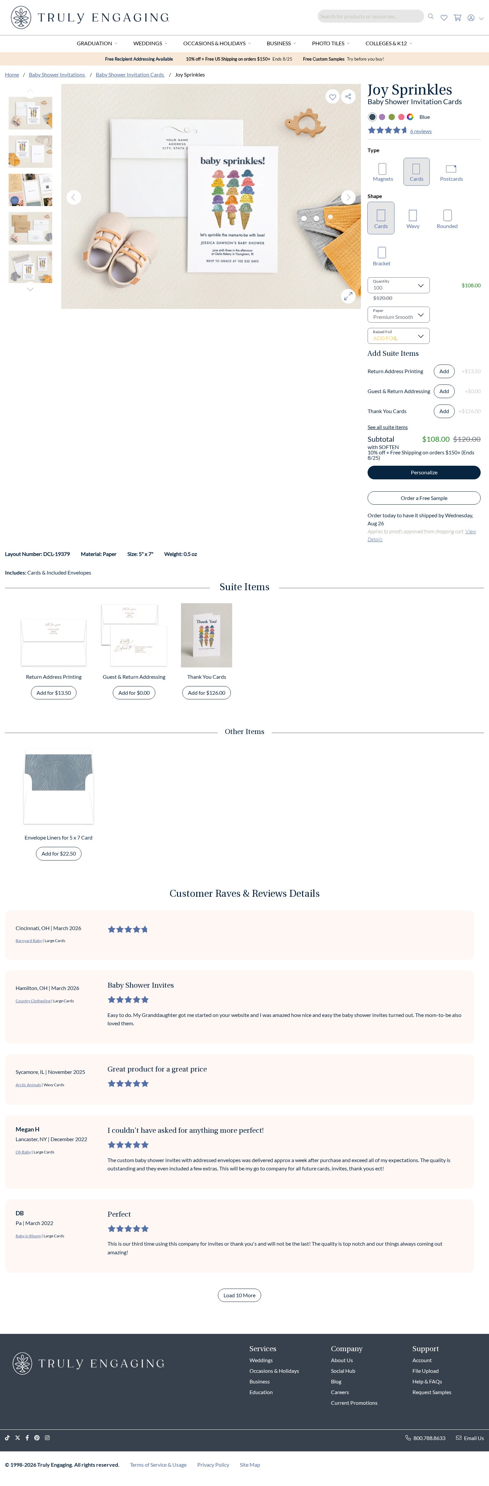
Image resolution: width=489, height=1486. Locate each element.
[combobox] (377, 16)
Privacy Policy (213, 1464)
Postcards (451, 178)
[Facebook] (30, 1438)
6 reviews (421, 131)
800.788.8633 (429, 1438)
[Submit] (430, 16)
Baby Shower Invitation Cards (130, 74)
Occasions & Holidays (214, 43)
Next (30, 289)
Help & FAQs (427, 1381)
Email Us (474, 1438)
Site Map (250, 1464)
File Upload (425, 1370)
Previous (30, 91)
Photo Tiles (328, 43)
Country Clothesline (33, 1000)
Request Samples (431, 1392)
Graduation (94, 43)
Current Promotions (354, 1402)
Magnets (383, 178)
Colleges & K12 (386, 43)
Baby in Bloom (28, 1235)
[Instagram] (50, 1438)
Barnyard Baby (29, 940)
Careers (340, 1392)
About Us (342, 1360)
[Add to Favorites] (333, 96)
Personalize (424, 472)
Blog (336, 1381)
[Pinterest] (39, 1438)
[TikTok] (10, 1438)
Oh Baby (23, 1151)
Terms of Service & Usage (158, 1464)
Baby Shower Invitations (57, 74)
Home (12, 74)
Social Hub (343, 1370)
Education (261, 1392)
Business (279, 43)
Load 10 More (239, 1295)
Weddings (147, 43)
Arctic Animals (28, 1084)
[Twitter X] (20, 1438)
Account (422, 1360)
